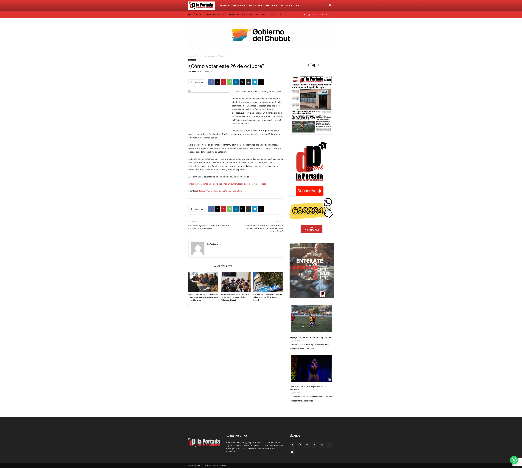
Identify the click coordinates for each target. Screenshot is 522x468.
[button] (330, 5)
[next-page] (194, 305)
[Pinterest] (223, 82)
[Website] (323, 14)
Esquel (223, 5)
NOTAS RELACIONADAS (200, 266)
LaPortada (195, 71)
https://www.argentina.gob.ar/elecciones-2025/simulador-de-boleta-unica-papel (227, 184)
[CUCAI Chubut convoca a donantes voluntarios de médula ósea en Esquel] (268, 282)
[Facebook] (305, 14)
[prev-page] (190, 305)
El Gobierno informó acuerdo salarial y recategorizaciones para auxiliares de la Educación (203, 297)
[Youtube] (332, 14)
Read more (311, 348)
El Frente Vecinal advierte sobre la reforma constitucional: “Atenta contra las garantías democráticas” (263, 228)
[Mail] (314, 14)
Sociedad (238, 5)
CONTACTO (273, 14)
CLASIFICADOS (234, 14)
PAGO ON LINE (261, 14)
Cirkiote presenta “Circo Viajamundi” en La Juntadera (308, 388)
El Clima (285, 5)
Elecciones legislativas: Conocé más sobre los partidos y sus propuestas (209, 227)
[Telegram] (254, 82)
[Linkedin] (236, 82)
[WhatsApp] (327, 14)
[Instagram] (309, 14)
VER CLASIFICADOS (311, 228)
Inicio (190, 56)
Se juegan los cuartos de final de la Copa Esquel (310, 337)
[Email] (242, 82)
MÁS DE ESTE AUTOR (223, 266)
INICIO (282, 14)
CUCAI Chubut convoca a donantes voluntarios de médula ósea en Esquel (267, 297)
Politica (270, 5)
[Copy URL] (261, 82)
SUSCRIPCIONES (247, 14)
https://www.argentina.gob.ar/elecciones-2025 (219, 191)
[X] (318, 14)
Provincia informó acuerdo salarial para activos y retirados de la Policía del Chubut (235, 297)
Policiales (254, 5)
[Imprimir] (248, 82)
